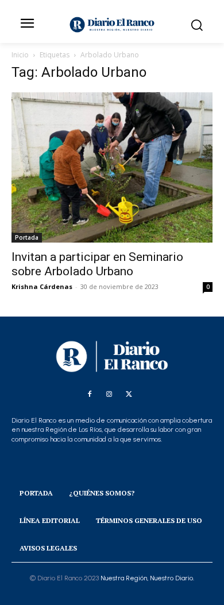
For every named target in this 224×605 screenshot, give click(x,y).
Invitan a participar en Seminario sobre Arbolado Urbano (97, 264)
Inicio (20, 55)
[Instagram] (109, 394)
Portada (26, 237)
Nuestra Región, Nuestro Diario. (147, 578)
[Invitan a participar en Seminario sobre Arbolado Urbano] (112, 167)
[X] (129, 394)
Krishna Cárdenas (41, 286)
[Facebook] (89, 394)
